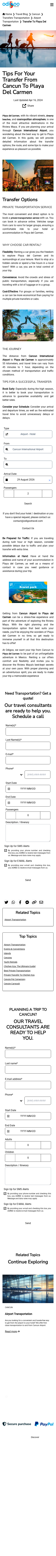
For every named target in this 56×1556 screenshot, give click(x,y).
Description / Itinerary (17, 822)
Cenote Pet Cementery (14, 979)
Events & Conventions (14, 949)
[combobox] (28, 434)
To (5, 458)
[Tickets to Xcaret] (28, 592)
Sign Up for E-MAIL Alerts (18, 860)
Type (6, 428)
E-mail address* (13, 1079)
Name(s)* (11, 725)
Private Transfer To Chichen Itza (19, 975)
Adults (8, 1139)
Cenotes (8, 957)
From (6, 443)
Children (9, 1152)
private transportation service (25, 218)
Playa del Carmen (10, 115)
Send (28, 880)
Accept (28, 1548)
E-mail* (10, 754)
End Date (11, 796)
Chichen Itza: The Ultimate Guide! (20, 966)
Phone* (10, 768)
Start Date (11, 782)
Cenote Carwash (12, 983)
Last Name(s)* (14, 739)
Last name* (11, 1063)
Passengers (10, 487)
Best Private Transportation (17, 970)
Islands (7, 953)
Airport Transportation (15, 919)
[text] (26, 479)
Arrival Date (10, 473)
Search (28, 503)
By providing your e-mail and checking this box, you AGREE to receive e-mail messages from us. (29, 866)
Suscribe (28, 1405)
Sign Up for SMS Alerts (16, 846)
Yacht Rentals (10, 962)
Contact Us (28, 528)
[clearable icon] (49, 480)
